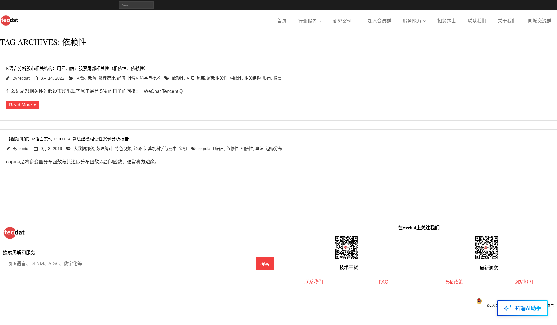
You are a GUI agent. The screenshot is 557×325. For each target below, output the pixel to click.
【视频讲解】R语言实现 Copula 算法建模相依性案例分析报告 (67, 139)
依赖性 (178, 78)
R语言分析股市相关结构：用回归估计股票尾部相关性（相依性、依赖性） (77, 68)
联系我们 (477, 20)
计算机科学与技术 (144, 78)
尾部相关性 (217, 78)
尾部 (201, 78)
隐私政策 (453, 281)
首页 (282, 20)
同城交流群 (539, 20)
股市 (267, 78)
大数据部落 (86, 78)
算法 (259, 148)
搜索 (265, 264)
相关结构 (252, 78)
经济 (121, 78)
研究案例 (342, 21)
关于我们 (507, 20)
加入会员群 (379, 20)
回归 (190, 78)
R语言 (218, 148)
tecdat (24, 78)
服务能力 (412, 21)
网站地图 (523, 281)
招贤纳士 (446, 20)
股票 (277, 78)
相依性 (236, 78)
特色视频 (123, 148)
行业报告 (307, 21)
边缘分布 (274, 148)
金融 (183, 148)
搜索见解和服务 (19, 252)
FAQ (383, 281)
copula (204, 148)
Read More (20, 104)
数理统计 (107, 78)
